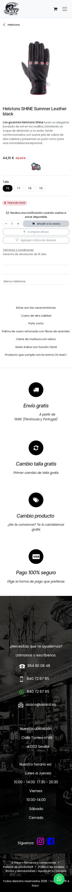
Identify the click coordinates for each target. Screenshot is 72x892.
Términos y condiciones (40, 862)
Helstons (13, 25)
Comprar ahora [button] (38, 232)
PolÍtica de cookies (51, 867)
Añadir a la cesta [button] (48, 224)
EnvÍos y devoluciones (20, 871)
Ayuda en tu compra (52, 871)
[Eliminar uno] (6, 224)
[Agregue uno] (18, 224)
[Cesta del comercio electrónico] (55, 9)
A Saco (16, 862)
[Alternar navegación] (64, 9)
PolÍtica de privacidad (18, 867)
